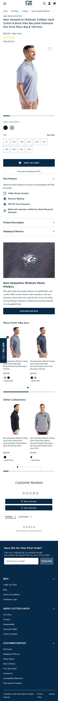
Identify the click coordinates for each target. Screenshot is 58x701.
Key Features (10, 179)
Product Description (13, 223)
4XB (14, 149)
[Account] (48, 3)
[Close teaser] (7, 337)
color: (11, 122)
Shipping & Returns (13, 231)
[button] (3, 350)
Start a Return (9, 664)
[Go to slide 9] (38, 467)
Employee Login (10, 599)
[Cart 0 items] (54, 3)
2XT (29, 142)
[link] (5, 377)
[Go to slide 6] (30, 467)
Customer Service (14, 643)
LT (6, 142)
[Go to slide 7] (33, 467)
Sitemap (52, 694)
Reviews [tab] (9, 517)
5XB (29, 149)
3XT (44, 142)
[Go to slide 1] (27, 387)
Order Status (8, 659)
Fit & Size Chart (10, 669)
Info (5, 579)
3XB (6, 149)
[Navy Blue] (8, 378)
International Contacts (12, 683)
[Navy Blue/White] (32, 457)
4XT (21, 149)
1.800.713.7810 (10, 585)
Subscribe (46, 561)
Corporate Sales (10, 629)
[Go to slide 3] (22, 467)
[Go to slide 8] (35, 467)
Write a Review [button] (8, 41)
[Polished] (5, 378)
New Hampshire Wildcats (41, 11)
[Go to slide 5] (27, 467)
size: (5, 135)
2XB (36, 142)
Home (5, 11)
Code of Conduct (10, 634)
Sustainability (8, 624)
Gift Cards (7, 649)
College (25, 11)
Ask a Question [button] (30, 508)
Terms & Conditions (11, 595)
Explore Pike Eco (29, 311)
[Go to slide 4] (25, 467)
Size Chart (51, 135)
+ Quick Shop (8, 381)
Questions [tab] (23, 517)
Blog (5, 590)
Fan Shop (14, 11)
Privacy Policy (40, 695)
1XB (21, 142)
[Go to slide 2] (30, 387)
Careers (6, 619)
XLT (14, 142)
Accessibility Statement (13, 678)
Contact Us (8, 673)
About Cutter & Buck (16, 609)
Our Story (7, 615)
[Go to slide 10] (40, 467)
